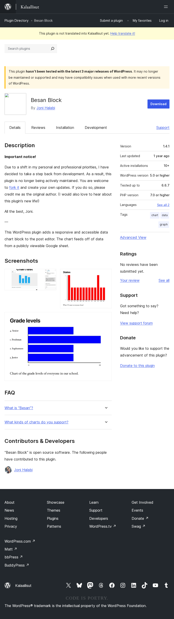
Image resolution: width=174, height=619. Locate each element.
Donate (140, 518)
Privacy (11, 526)
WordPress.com (20, 541)
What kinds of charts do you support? (36, 422)
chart (154, 215)
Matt (11, 549)
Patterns (54, 526)
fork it (14, 187)
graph (164, 224)
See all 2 (163, 205)
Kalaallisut (23, 585)
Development (96, 127)
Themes (53, 510)
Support (162, 127)
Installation (65, 127)
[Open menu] (167, 7)
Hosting (11, 518)
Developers (98, 518)
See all (164, 280)
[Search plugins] (52, 48)
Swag (138, 526)
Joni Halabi (45, 108)
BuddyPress (17, 565)
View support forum (136, 323)
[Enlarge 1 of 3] (50, 275)
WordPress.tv (102, 526)
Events (137, 510)
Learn (94, 502)
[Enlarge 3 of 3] (105, 318)
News (9, 510)
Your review (130, 280)
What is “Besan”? (19, 408)
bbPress (14, 557)
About (9, 502)
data (165, 215)
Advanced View (133, 237)
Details (15, 127)
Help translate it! (122, 33)
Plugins (52, 518)
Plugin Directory (17, 20)
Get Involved (142, 502)
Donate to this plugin (137, 365)
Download (158, 104)
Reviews (38, 127)
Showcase (55, 502)
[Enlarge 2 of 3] (105, 275)
